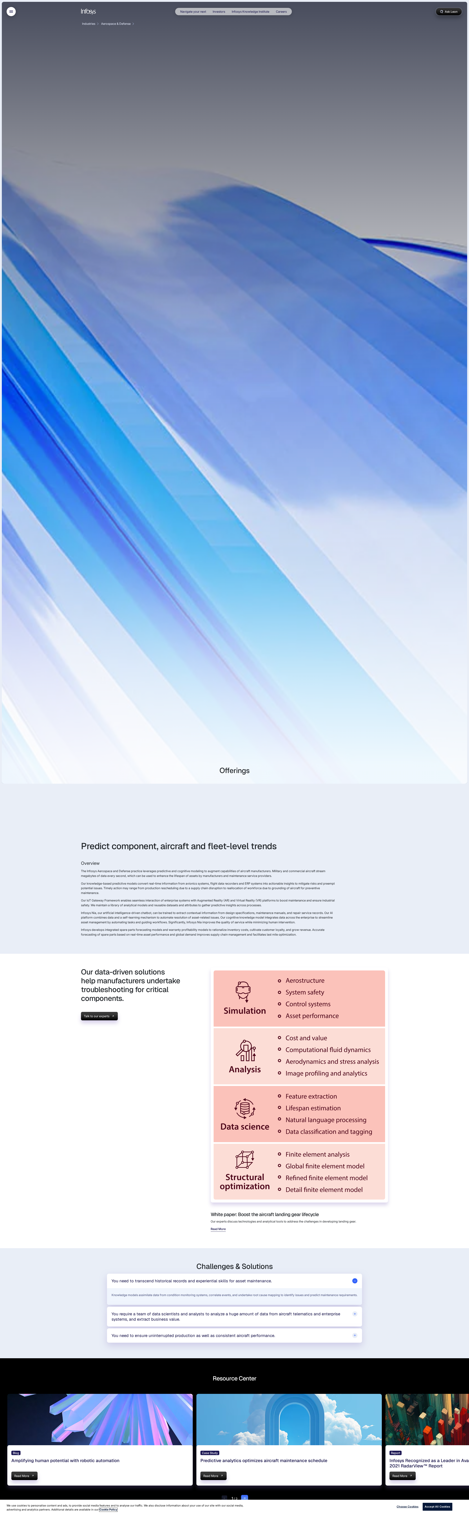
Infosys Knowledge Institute (250, 11)
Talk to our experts (96, 1016)
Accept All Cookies (437, 1506)
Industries (88, 23)
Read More (218, 1229)
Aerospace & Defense (116, 23)
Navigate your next (193, 11)
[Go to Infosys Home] (89, 12)
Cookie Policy (108, 1509)
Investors (219, 11)
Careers (281, 11)
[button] (224, 1498)
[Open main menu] (11, 11)
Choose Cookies (407, 1506)
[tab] (234, 1281)
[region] (234, 1507)
